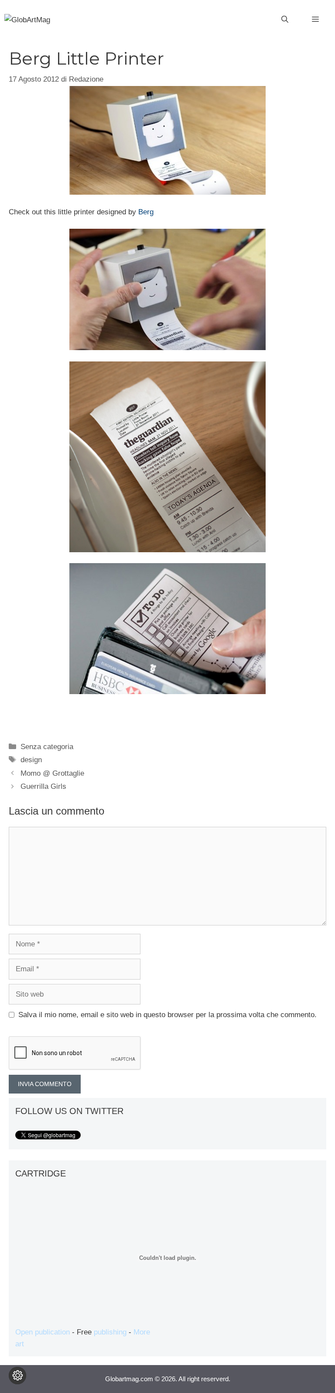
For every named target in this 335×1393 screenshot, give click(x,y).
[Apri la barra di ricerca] (285, 20)
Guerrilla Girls (43, 786)
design (31, 760)
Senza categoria (47, 747)
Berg (146, 212)
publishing (110, 1332)
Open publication (42, 1332)
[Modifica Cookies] (17, 1375)
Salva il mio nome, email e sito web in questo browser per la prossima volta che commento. (167, 1015)
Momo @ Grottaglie (52, 773)
